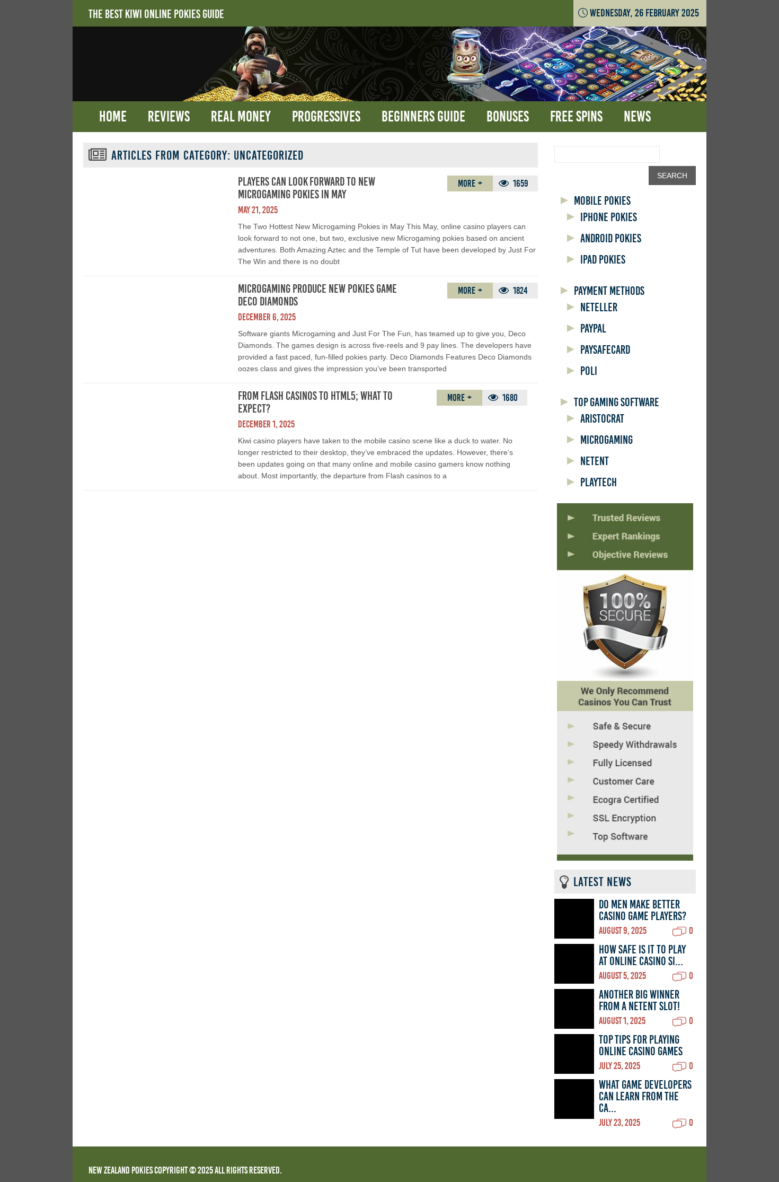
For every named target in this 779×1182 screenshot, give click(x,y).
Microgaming (606, 440)
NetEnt (594, 461)
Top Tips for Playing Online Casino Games (641, 1045)
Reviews (169, 116)
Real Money (241, 116)
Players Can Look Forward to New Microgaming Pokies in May (306, 188)
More (466, 183)
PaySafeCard (605, 350)
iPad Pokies (602, 260)
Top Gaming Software (616, 402)
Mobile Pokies (602, 201)
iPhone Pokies (608, 217)
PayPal (593, 329)
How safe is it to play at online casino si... (642, 955)
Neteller (598, 307)
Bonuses (507, 116)
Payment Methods (609, 291)
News (637, 116)
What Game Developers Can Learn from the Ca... (645, 1096)
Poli (588, 371)
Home (113, 116)
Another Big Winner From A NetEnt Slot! (639, 1000)
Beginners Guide (423, 116)
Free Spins (576, 116)
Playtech (598, 482)
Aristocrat (602, 419)
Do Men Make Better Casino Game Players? (642, 910)
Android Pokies (610, 238)
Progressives (326, 116)
